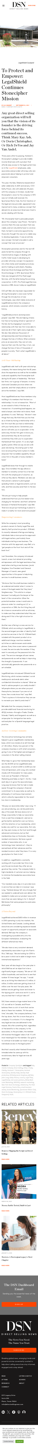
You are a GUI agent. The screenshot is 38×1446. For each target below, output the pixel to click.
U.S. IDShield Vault (28, 1092)
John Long (5, 1077)
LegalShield (13, 168)
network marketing (27, 1082)
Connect (5, 1387)
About (21, 1383)
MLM (27, 1080)
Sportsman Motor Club (28, 1089)
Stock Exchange (7, 1092)
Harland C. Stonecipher (15, 1070)
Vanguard (5, 1094)
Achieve (22, 1380)
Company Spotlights (14, 107)
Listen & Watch (25, 1376)
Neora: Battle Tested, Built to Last (16, 1205)
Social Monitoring (13, 1089)
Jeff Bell (30, 1075)
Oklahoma (24, 1085)
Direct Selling (18, 1068)
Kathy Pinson (14, 1077)
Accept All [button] (19, 1441)
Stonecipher (17, 1092)
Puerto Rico (16, 1087)
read (3, 107)
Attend (5, 1380)
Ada (33, 1065)
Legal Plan (29, 1077)
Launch (22, 1077)
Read (4, 1376)
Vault (11, 1094)
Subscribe (32, 5)
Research (5, 1383)
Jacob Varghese (21, 1075)
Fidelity (4, 1070)
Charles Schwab (7, 1068)
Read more (5, 1159)
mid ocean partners (17, 1080)
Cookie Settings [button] (8, 1441)
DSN (25, 1068)
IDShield (13, 1075)
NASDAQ (17, 1082)
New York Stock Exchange (11, 1085)
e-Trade (30, 1068)
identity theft (15, 1073)
